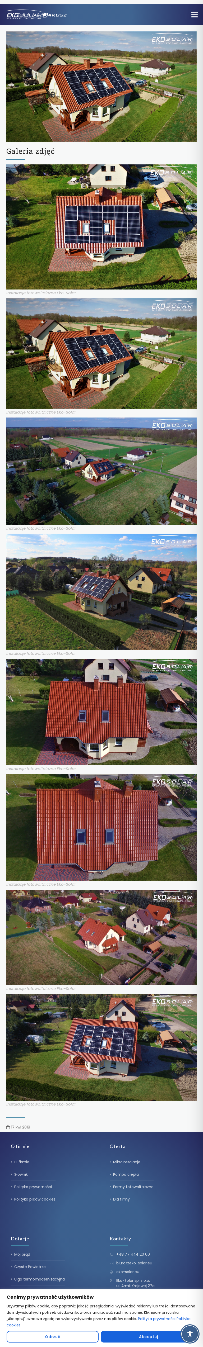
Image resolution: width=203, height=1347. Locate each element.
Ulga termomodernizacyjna (39, 1279)
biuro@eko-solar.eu (134, 1263)
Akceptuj (148, 1336)
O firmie (21, 1162)
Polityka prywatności (157, 1318)
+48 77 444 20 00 (133, 1254)
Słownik (21, 1174)
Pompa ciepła (126, 1174)
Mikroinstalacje (126, 1162)
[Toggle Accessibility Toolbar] (190, 1334)
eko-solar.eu (127, 1271)
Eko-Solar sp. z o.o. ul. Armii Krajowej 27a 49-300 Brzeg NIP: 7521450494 (135, 1288)
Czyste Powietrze (30, 1266)
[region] (101, 1318)
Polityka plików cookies (35, 1199)
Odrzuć (52, 1336)
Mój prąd (22, 1254)
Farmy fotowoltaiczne (133, 1186)
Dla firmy (121, 1199)
